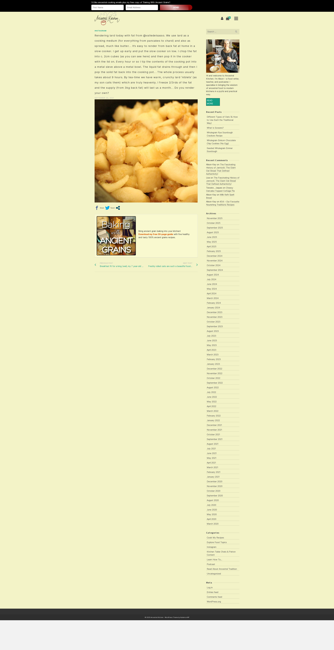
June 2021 (212, 453)
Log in (210, 587)
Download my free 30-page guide (155, 234)
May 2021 (211, 458)
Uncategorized (214, 573)
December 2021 (214, 425)
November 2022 (214, 373)
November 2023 (214, 317)
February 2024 (214, 303)
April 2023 (211, 350)
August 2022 (213, 387)
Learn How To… (214, 559)
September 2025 (215, 227)
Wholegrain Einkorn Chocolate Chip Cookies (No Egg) (221, 142)
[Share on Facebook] (99, 208)
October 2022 (213, 378)
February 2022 (214, 415)
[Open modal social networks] (118, 208)
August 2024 (213, 274)
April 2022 (211, 406)
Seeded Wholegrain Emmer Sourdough (220, 150)
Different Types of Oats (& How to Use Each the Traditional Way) (222, 120)
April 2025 (211, 246)
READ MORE (210, 102)
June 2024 (212, 284)
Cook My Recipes (215, 537)
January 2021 (213, 476)
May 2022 (212, 401)
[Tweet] (110, 208)
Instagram (100, 31)
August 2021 (212, 444)
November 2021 (214, 429)
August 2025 (213, 232)
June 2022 (212, 397)
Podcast (211, 564)
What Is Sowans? (215, 128)
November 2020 (214, 486)
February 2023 (214, 359)
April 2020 (211, 519)
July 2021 (211, 448)
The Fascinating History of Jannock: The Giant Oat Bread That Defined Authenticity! (222, 180)
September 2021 (214, 439)
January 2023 (213, 364)
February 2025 (214, 251)
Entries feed (212, 592)
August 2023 (213, 331)
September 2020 (215, 495)
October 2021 (213, 434)
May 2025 (212, 241)
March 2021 (212, 467)
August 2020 (213, 500)
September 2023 (215, 326)
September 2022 (215, 382)
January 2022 (213, 420)
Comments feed (214, 597)
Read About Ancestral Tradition (222, 569)
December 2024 (214, 256)
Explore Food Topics (217, 542)
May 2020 (212, 514)
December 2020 (214, 481)
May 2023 (212, 345)
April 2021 (211, 462)
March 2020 (213, 523)
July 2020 (211, 505)
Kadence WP (184, 617)
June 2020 (212, 509)
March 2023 (213, 354)
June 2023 (212, 340)
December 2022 (214, 368)
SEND (176, 7)
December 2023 (214, 312)
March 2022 (212, 411)
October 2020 (213, 491)
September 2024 (215, 270)
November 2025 (214, 218)
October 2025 (213, 223)
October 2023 (213, 321)
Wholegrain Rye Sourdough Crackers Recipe (220, 134)
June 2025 (212, 237)
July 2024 (211, 279)
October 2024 (213, 265)
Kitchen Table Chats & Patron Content (221, 553)
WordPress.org (214, 601)
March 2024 (213, 298)
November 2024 (215, 260)
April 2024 (211, 293)
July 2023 (211, 335)
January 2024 (213, 307)
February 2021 (213, 472)
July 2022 (211, 392)
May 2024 (212, 288)
